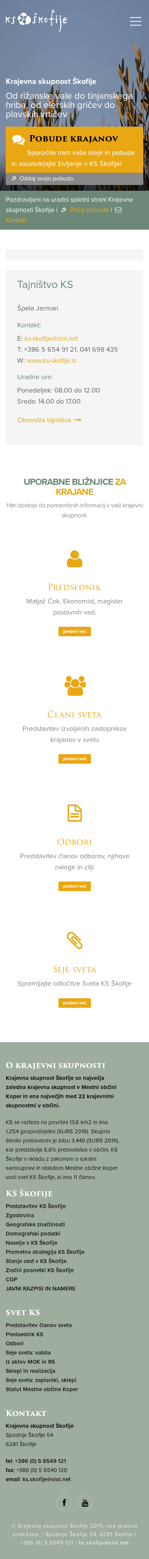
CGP (11, 1279)
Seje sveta (74, 969)
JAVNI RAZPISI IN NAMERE (41, 1288)
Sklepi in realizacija (30, 1371)
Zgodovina (20, 1215)
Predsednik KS (24, 1334)
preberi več (74, 631)
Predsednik (74, 587)
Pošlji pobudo (88, 210)
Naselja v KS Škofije (31, 1242)
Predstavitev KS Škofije (36, 1206)
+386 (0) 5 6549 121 (40, 1461)
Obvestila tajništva (45, 420)
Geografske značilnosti (35, 1224)
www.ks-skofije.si (51, 360)
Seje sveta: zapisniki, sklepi (41, 1380)
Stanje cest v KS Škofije (36, 1261)
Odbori (74, 842)
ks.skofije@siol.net (51, 338)
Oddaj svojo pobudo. (46, 178)
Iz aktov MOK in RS (30, 1361)
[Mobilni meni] (135, 23)
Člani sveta (74, 714)
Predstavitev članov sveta (39, 1325)
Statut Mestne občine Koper (42, 1389)
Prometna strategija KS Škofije (45, 1251)
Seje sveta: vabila (28, 1352)
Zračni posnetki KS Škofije (40, 1270)
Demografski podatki (33, 1233)
